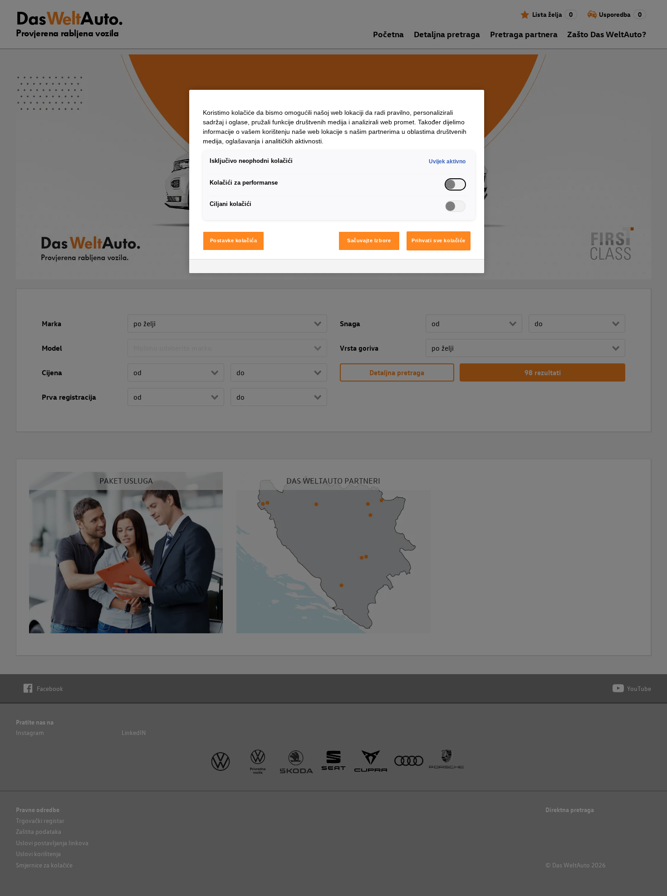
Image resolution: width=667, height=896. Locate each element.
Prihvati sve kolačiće (439, 240)
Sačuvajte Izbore (369, 240)
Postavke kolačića (233, 240)
